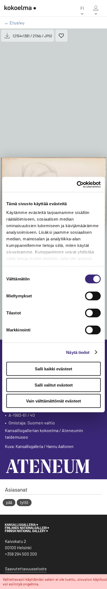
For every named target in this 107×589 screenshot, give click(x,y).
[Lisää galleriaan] (61, 36)
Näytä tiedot (77, 352)
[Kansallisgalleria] (27, 530)
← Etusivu (14, 22)
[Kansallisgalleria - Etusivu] (20, 8)
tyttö (24, 502)
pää (9, 502)
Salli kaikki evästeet (53, 369)
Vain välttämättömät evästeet (53, 401)
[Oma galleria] (96, 8)
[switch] (93, 296)
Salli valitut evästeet (54, 384)
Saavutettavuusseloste (26, 568)
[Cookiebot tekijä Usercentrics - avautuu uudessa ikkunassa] (77, 184)
